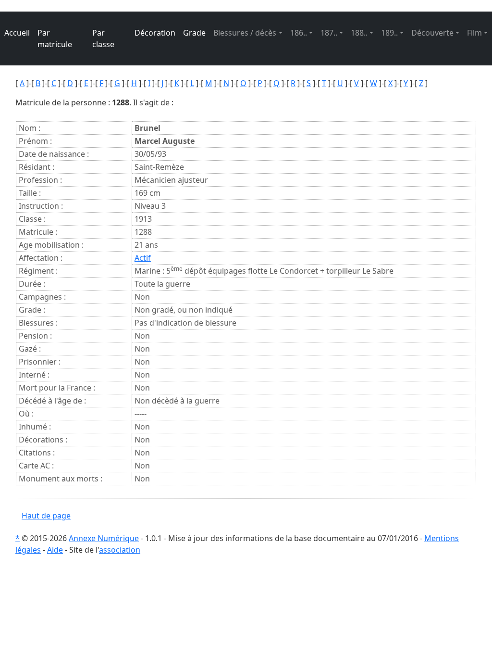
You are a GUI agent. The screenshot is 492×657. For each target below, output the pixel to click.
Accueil (17, 32)
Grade (194, 32)
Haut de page (46, 515)
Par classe (103, 38)
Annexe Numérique (104, 538)
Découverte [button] (432, 32)
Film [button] (474, 32)
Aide (55, 549)
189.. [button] (389, 32)
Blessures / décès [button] (244, 32)
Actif (143, 258)
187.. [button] (328, 32)
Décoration (155, 32)
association (119, 549)
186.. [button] (298, 32)
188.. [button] (359, 32)
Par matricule (54, 38)
